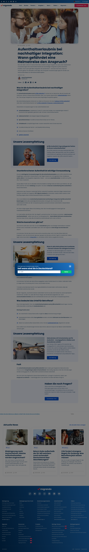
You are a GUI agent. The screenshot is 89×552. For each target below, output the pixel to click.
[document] (44, 276)
